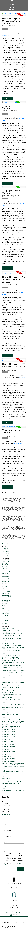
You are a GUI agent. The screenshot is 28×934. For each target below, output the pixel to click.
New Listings (5, 550)
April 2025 (4, 588)
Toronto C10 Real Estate (8, 738)
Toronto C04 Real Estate (21, 524)
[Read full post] (14, 15)
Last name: (6, 824)
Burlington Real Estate (10, 497)
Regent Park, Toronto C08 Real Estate (16, 518)
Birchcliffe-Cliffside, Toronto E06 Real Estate (9, 496)
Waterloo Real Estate (10, 536)
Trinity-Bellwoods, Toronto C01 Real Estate (13, 763)
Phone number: (8, 836)
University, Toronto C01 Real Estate (8, 533)
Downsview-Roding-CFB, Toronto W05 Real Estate (13, 503)
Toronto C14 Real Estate (8, 743)
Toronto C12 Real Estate (17, 526)
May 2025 (4, 586)
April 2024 (5, 608)
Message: (6, 842)
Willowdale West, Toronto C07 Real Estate (12, 537)
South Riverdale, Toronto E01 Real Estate (13, 722)
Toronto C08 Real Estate (15, 525)
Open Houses (5, 551)
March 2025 (5, 590)
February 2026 (6, 571)
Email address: (7, 830)
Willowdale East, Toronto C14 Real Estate (12, 780)
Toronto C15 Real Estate (11, 527)
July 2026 (4, 563)
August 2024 (5, 602)
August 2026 (5, 561)
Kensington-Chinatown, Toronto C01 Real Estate (10, 509)
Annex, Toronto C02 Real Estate (12, 492)
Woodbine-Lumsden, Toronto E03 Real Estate (10, 539)
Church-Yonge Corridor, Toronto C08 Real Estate (10, 499)
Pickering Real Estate (6, 518)
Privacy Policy (21, 911)
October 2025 (6, 578)
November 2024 (6, 596)
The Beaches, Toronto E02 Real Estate (12, 726)
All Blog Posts (5, 548)
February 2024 (6, 612)
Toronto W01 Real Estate (8, 756)
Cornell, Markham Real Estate (10, 657)
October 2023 (6, 618)
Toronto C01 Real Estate (8, 728)
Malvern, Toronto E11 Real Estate (10, 511)
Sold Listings (5, 555)
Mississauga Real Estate (8, 697)
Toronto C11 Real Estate (9, 526)
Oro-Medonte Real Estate (19, 517)
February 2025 (6, 591)
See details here (17, 443)
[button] (2, 814)
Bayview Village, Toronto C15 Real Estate (12, 633)
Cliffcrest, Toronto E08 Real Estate (10, 501)
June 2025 (5, 585)
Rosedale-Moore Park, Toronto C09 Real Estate (10, 519)
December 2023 (6, 615)
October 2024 (6, 598)
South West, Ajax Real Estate (19, 521)
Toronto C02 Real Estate (8, 729)
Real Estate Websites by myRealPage (14, 912)
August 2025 (5, 581)
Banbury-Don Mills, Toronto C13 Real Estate (14, 493)
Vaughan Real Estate (13, 534)
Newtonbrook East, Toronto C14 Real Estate (13, 704)
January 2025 (5, 593)
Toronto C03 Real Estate (12, 524)
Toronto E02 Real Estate (6, 528)
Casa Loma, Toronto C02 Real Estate (19, 498)
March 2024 (5, 610)
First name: (7, 819)
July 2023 (4, 623)
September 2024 (6, 600)
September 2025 (6, 580)
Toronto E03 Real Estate (15, 528)
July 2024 (4, 603)
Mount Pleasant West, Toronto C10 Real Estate (10, 515)
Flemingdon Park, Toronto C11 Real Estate (14, 506)
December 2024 (6, 595)
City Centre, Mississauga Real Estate (11, 650)
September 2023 (6, 620)
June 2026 (5, 565)
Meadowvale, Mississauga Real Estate (11, 694)
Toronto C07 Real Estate (6, 525)
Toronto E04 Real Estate (8, 751)
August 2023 (5, 622)
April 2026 (4, 568)
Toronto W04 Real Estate (12, 530)
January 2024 (5, 613)
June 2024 (5, 605)
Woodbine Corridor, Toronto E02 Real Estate (16, 538)
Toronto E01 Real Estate (19, 527)
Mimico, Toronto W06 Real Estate (10, 696)
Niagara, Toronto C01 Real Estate (16, 516)
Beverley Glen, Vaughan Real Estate (11, 635)
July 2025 (4, 583)
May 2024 (4, 607)
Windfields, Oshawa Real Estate (10, 783)
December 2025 (6, 575)
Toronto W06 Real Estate (21, 530)
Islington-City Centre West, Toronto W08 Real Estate (15, 508)
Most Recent (5, 559)
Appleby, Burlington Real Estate (10, 630)
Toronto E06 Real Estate (9, 529)
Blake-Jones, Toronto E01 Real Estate (12, 638)
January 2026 (5, 573)
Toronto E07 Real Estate (17, 529)
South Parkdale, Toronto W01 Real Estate (16, 520)
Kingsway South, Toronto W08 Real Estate (13, 685)
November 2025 (6, 576)
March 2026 (5, 570)
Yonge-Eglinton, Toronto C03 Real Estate (13, 790)
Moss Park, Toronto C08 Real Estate (11, 699)
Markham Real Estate (11, 27)
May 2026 (4, 566)
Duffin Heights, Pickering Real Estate (11, 665)
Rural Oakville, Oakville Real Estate (11, 719)
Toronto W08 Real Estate (8, 761)
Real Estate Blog (6, 553)
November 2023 (6, 617)
